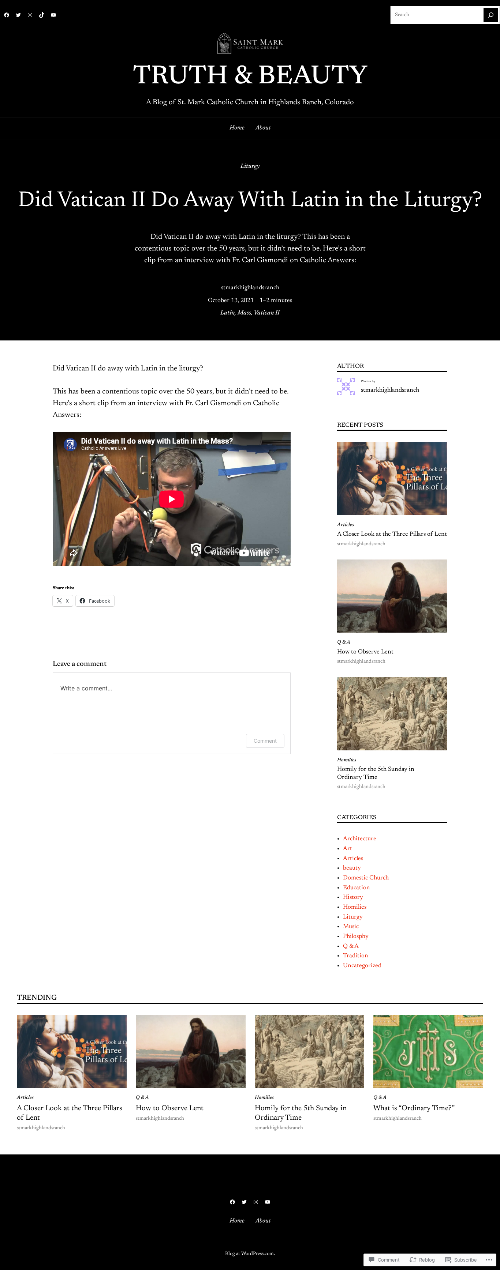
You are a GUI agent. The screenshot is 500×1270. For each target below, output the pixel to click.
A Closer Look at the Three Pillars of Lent (392, 534)
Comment (265, 741)
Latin (227, 313)
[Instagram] (30, 15)
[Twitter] (18, 15)
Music (351, 927)
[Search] (491, 15)
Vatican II (267, 313)
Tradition (355, 956)
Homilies (346, 760)
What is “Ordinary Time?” (414, 1108)
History (353, 897)
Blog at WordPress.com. (250, 1253)
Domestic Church (366, 878)
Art (347, 849)
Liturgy (250, 166)
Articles (345, 525)
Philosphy (356, 936)
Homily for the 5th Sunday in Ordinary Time (375, 773)
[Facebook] (7, 15)
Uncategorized (362, 966)
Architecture (359, 839)
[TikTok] (42, 15)
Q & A (343, 642)
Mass (244, 313)
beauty (352, 868)
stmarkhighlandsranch (250, 288)
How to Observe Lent (365, 652)
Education (356, 888)
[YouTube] (53, 15)
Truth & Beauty (250, 77)
